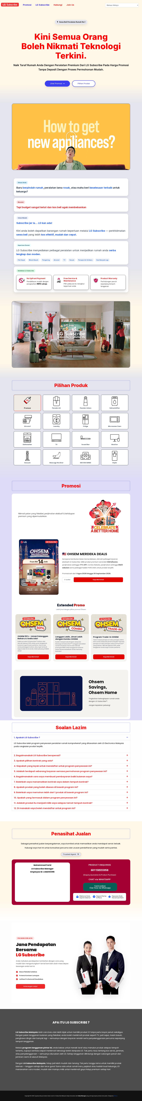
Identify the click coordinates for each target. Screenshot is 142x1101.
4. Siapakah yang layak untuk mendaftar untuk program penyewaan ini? (53, 766)
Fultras (115, 1096)
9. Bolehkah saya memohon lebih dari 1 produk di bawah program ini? (51, 792)
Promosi (27, 5)
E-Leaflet (67, 580)
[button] (71, 136)
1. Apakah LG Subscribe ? (27, 737)
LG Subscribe (42, 5)
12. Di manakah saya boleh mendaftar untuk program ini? (44, 808)
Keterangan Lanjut (30, 986)
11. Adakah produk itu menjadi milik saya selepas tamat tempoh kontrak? (53, 803)
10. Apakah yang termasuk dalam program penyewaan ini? (45, 797)
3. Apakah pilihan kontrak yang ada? (33, 760)
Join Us (70, 5)
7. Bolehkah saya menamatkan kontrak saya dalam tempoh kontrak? (51, 781)
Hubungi (58, 5)
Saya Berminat (98, 580)
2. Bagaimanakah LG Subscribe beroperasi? (37, 755)
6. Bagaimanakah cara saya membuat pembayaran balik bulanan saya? (53, 776)
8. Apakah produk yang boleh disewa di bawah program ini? (46, 787)
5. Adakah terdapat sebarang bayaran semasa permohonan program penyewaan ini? (60, 771)
